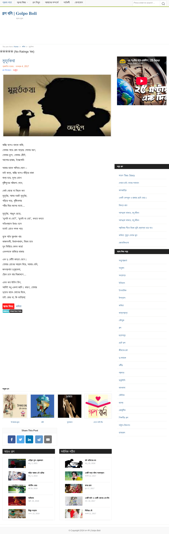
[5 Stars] (12, 51)
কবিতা (23, 47)
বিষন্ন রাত (123, 205)
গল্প (120, 327)
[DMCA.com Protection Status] (12, 314)
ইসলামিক (122, 290)
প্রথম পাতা (7, 2)
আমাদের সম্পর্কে (51, 2)
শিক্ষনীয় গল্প (123, 417)
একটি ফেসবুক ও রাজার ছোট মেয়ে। (133, 197)
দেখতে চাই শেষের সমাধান (129, 182)
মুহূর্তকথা (8, 60)
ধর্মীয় (121, 365)
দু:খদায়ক (122, 357)
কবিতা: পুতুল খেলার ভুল (128, 235)
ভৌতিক (122, 395)
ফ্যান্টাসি (122, 380)
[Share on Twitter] (20, 439)
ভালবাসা (122, 387)
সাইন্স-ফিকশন (124, 425)
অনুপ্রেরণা (123, 260)
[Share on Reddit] (39, 439)
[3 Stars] (6, 51)
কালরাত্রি (122, 190)
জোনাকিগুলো (124, 242)
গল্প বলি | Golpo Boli (93, 530)
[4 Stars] (9, 51)
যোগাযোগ (79, 2)
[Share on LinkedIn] (29, 439)
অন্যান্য (122, 275)
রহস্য (121, 402)
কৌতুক (121, 320)
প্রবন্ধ (121, 372)
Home (16, 47)
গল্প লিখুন (36, 2)
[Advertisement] (84, 32)
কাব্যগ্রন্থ (123, 312)
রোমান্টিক (122, 410)
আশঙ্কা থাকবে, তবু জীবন (129, 212)
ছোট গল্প (122, 342)
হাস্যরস (122, 432)
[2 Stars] (4, 51)
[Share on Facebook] (11, 439)
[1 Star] (1, 51)
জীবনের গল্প (123, 350)
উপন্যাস (122, 297)
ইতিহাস (122, 282)
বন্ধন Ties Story (127, 175)
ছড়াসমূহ (122, 335)
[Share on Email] (48, 439)
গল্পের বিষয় (21, 2)
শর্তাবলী (67, 2)
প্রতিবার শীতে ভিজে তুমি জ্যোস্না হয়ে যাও (135, 227)
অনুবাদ (121, 267)
